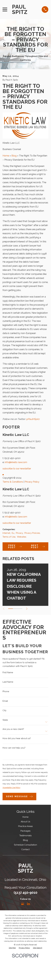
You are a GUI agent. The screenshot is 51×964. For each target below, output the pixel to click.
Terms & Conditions (13, 481)
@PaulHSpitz (33, 419)
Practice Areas (25, 826)
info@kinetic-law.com (16, 462)
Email (5, 701)
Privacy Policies (32, 533)
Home (6, 155)
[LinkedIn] (28, 903)
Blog (14, 155)
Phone (6, 691)
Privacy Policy (32, 481)
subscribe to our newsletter (17, 468)
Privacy (19, 533)
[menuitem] (12, 948)
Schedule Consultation (25, 845)
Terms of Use (9, 537)
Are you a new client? (13, 729)
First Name (8, 672)
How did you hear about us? (17, 738)
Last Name (8, 682)
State (5, 720)
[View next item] (27, 609)
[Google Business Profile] (22, 903)
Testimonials (25, 835)
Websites (21, 537)
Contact (25, 849)
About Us (25, 821)
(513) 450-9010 (12, 458)
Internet (6, 533)
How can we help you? (14, 748)
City (4, 710)
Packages (25, 831)
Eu (13, 533)
